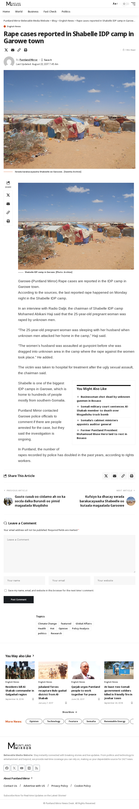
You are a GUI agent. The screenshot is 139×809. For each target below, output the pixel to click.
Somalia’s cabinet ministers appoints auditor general (97, 422)
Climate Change (47, 623)
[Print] (25, 50)
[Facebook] (7, 768)
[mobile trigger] (132, 3)
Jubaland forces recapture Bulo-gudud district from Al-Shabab (52, 692)
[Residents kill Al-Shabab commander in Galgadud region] (20, 670)
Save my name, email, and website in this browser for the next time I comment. (51, 590)
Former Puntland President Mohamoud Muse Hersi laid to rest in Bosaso (102, 434)
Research (56, 633)
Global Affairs (84, 623)
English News (14, 26)
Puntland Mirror (29, 59)
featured (66, 623)
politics (42, 633)
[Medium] (29, 768)
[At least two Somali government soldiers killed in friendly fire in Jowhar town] (119, 670)
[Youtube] (21, 768)
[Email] (12, 50)
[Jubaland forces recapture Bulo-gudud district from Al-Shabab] (53, 670)
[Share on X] (6, 50)
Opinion (63, 628)
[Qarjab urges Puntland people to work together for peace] (86, 670)
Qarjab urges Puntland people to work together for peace (85, 690)
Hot (52, 628)
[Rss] (36, 768)
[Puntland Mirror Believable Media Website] (14, 3)
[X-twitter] (14, 768)
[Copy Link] (19, 50)
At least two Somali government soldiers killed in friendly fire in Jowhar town (118, 692)
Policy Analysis (80, 628)
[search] (108, 4)
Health (42, 628)
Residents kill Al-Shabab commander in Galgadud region (19, 690)
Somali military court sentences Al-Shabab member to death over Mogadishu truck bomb (103, 410)
